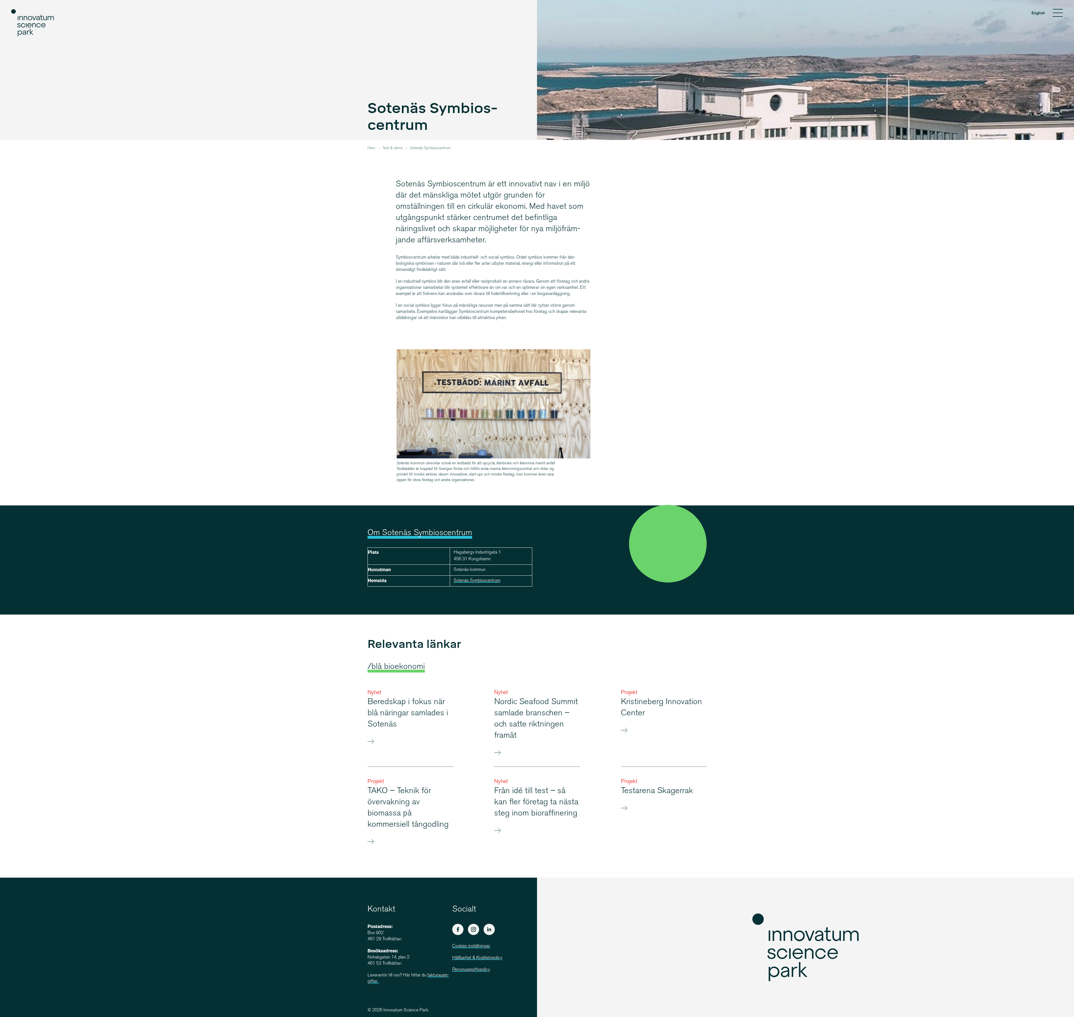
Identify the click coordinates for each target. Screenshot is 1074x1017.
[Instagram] (473, 929)
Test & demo (393, 148)
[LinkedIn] (489, 929)
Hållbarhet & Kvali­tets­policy (477, 958)
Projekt (629, 692)
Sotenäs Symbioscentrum (477, 581)
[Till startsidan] (33, 23)
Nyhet (374, 692)
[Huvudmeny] (1058, 13)
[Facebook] (457, 929)
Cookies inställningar (471, 946)
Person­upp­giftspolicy (471, 970)
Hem (371, 148)
